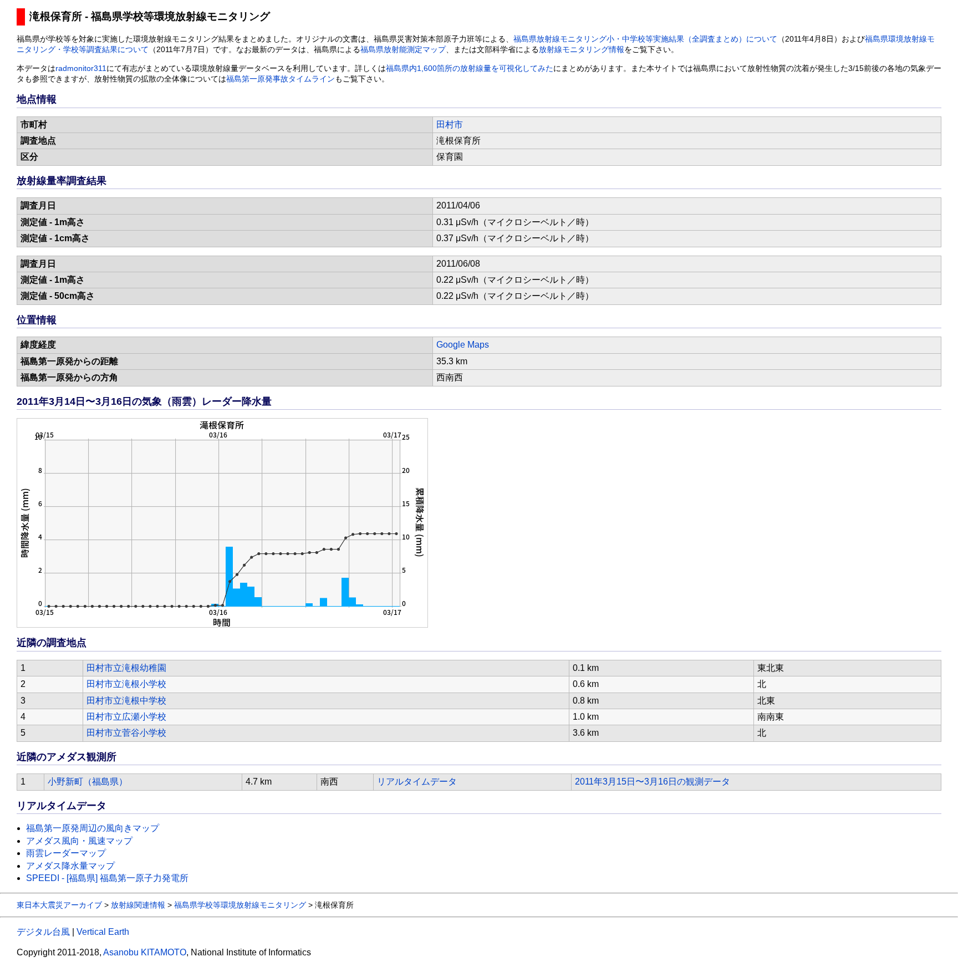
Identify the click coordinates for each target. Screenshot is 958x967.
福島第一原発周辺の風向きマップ (92, 828)
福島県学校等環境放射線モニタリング (240, 904)
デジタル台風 (43, 932)
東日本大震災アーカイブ (59, 904)
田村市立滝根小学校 (126, 684)
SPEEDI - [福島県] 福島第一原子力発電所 (107, 878)
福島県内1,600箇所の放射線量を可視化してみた (469, 68)
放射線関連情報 (138, 904)
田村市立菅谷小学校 (126, 732)
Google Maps (462, 344)
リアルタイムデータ (417, 781)
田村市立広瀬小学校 (126, 716)
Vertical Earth (103, 932)
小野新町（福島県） (88, 781)
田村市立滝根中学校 (126, 700)
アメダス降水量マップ (70, 866)
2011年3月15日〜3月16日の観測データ (652, 781)
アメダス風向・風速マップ (79, 841)
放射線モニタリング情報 (581, 49)
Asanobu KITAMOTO (144, 952)
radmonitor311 (80, 68)
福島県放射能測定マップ (403, 49)
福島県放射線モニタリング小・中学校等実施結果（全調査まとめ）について (645, 39)
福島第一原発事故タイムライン (280, 79)
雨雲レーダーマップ (66, 853)
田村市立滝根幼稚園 (126, 668)
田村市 (449, 124)
